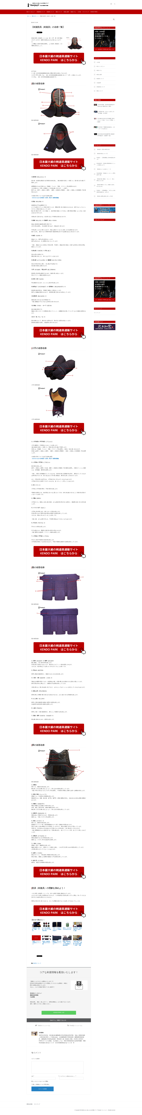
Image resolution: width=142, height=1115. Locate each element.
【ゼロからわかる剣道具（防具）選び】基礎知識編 (45, 197)
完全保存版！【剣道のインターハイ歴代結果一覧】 (106, 174)
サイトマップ (86, 11)
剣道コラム (73, 11)
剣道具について (50, 11)
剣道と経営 (66, 11)
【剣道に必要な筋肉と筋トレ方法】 (105, 196)
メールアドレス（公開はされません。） (67, 1076)
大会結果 (99, 82)
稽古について (59, 11)
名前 (32, 1076)
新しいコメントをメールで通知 (39, 1081)
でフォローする (44, 1025)
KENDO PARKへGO (58, 1012)
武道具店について (41, 11)
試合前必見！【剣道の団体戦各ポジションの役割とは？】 (106, 164)
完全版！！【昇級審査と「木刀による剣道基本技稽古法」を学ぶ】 (106, 191)
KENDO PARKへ (94, 11)
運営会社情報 (29, 1104)
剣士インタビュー (31, 11)
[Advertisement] (104, 247)
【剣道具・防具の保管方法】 (103, 149)
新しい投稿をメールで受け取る (41, 1084)
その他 (79, 11)
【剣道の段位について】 (102, 153)
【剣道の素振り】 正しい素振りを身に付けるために (105, 185)
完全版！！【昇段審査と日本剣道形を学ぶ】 (106, 158)
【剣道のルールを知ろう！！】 (104, 169)
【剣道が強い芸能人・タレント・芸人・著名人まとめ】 (106, 179)
